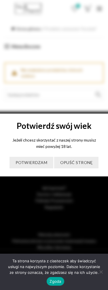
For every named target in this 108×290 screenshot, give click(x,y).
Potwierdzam (31, 162)
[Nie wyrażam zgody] (101, 272)
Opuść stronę (76, 162)
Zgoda (55, 281)
